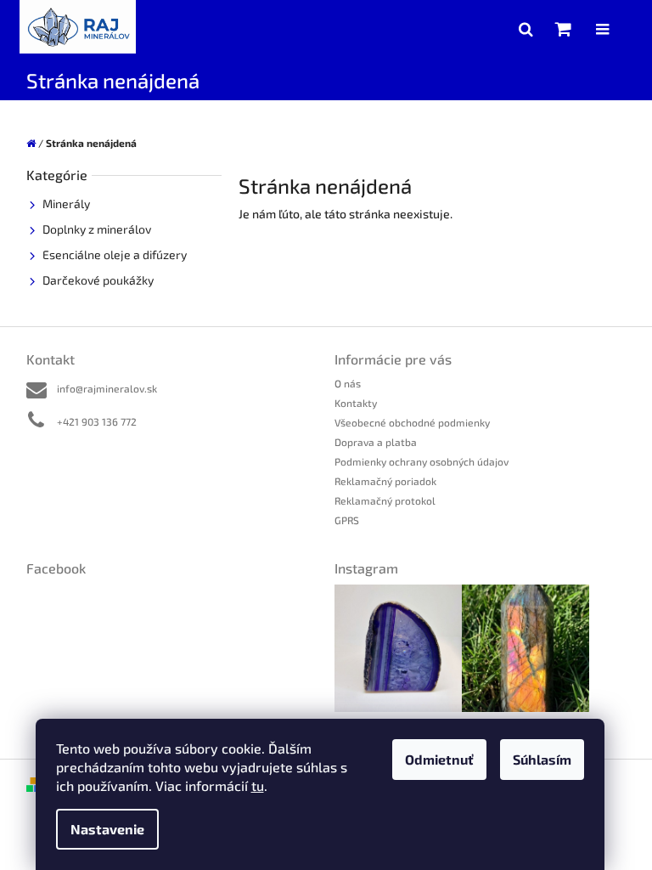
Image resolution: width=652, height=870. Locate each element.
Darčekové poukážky (98, 280)
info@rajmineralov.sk (107, 388)
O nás (347, 383)
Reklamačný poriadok (385, 481)
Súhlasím (542, 759)
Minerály (66, 203)
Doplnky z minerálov (96, 229)
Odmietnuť (439, 759)
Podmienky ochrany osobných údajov (421, 461)
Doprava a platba (375, 442)
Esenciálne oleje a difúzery (114, 254)
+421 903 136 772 (97, 421)
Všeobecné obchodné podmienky (412, 422)
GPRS (346, 520)
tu (257, 785)
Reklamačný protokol (385, 500)
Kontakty (355, 403)
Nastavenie (107, 829)
